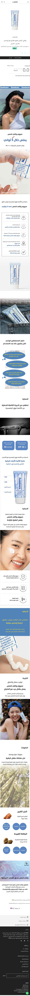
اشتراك (4, 976)
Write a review (10, 65)
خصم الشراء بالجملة (24, 961)
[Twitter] (24, 940)
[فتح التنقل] (28, 1)
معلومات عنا (25, 948)
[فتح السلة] (1, 2)
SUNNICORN (15, 37)
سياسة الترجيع (25, 964)
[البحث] (4, 2)
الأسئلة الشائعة (25, 959)
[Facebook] (27, 940)
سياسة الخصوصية (24, 951)
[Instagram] (21, 940)
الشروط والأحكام (24, 966)
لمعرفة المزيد (3, 46)
